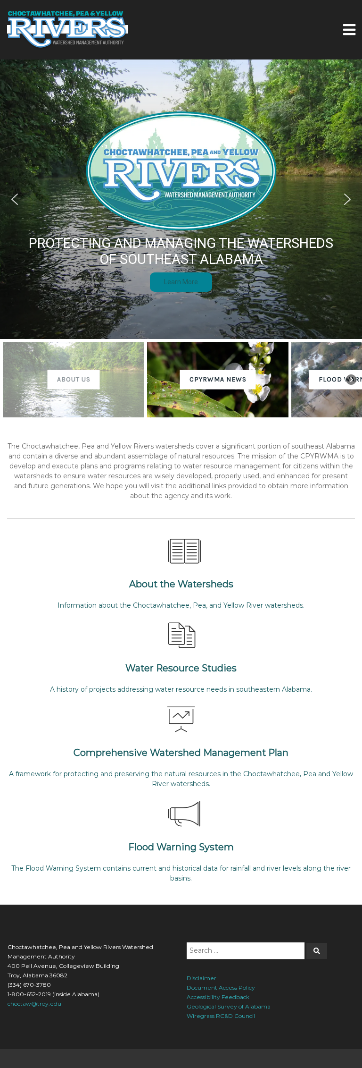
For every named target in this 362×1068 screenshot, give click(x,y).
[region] (181, 239)
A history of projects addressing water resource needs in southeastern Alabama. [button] (181, 689)
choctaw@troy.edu (34, 1003)
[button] (14, 199)
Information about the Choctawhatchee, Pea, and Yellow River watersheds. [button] (181, 605)
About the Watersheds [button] (181, 584)
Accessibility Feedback (218, 996)
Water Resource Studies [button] (181, 668)
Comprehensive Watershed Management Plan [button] (181, 752)
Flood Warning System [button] (181, 847)
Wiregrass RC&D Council (221, 1015)
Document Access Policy (221, 987)
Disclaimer (201, 978)
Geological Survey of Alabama (229, 1006)
